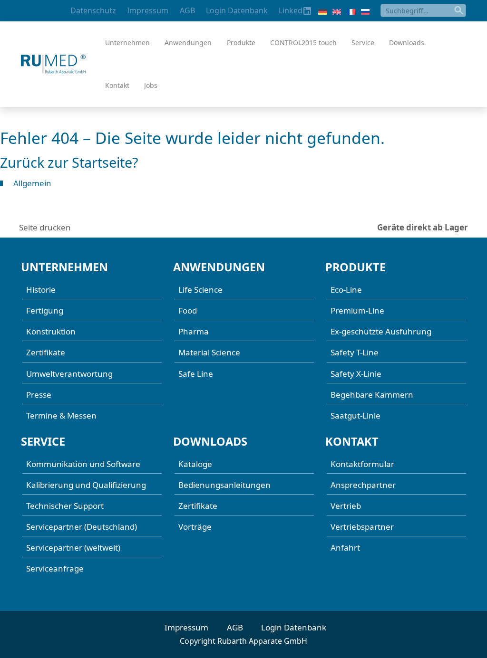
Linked (290, 10)
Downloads (406, 42)
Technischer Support (65, 505)
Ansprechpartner (363, 484)
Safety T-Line (355, 352)
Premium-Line (357, 310)
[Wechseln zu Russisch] (365, 11)
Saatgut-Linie (355, 415)
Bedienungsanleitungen (224, 484)
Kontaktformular (362, 463)
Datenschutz (93, 10)
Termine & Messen (61, 415)
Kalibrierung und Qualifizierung (86, 484)
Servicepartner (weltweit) (73, 547)
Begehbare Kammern (372, 394)
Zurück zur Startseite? (69, 162)
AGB (187, 10)
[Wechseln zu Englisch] (336, 11)
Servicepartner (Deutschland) (81, 526)
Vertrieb (346, 505)
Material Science (209, 352)
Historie (41, 289)
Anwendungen (188, 42)
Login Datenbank (237, 10)
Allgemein (32, 183)
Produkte (241, 42)
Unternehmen (127, 42)
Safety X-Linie (356, 373)
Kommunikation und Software (83, 463)
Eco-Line (346, 289)
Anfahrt (345, 547)
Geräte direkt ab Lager (422, 227)
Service (362, 42)
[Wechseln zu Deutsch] (322, 11)
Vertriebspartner (362, 526)
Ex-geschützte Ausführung (381, 331)
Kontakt (117, 85)
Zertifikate (45, 352)
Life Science (200, 289)
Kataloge (195, 463)
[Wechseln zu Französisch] (351, 11)
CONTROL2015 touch (303, 42)
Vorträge (195, 526)
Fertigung (44, 310)
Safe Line (195, 373)
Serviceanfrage (55, 568)
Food (187, 310)
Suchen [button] (459, 10)
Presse (38, 394)
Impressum (147, 10)
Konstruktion (51, 331)
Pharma (193, 331)
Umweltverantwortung (69, 373)
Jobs (150, 85)
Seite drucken (45, 227)
